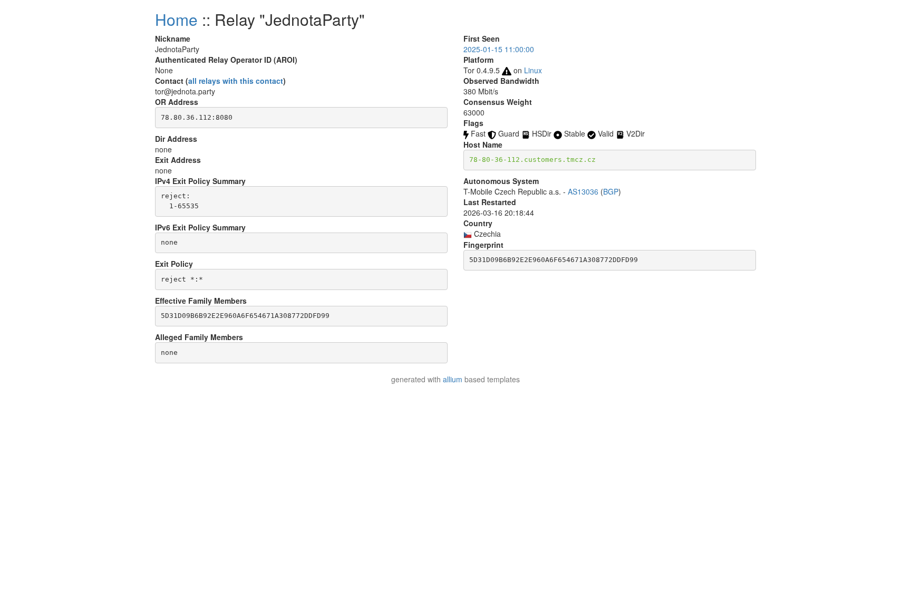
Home (176, 19)
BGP (610, 191)
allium (452, 379)
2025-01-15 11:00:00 (498, 49)
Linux (533, 70)
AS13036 (583, 191)
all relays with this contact (235, 80)
